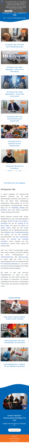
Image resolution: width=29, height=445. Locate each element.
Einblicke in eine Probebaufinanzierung (16, 232)
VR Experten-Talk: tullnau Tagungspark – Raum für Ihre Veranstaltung (14, 69)
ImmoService (5, 243)
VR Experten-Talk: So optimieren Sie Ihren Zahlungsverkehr (14, 143)
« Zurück (9, 170)
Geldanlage (15, 208)
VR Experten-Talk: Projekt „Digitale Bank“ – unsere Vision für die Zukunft (14, 94)
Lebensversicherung (7, 257)
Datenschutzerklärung (18, 11)
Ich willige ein (8, 11)
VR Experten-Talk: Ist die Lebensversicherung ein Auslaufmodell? (14, 119)
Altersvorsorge (23, 257)
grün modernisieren (22, 237)
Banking (22, 208)
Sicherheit (4, 210)
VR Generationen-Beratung (9, 264)
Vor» (20, 170)
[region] (14, 433)
